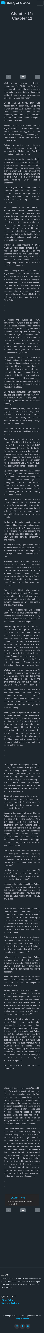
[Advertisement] (22, 48)
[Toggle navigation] (40, 3)
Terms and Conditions (10, 1303)
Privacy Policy (7, 1300)
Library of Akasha (22, 1319)
